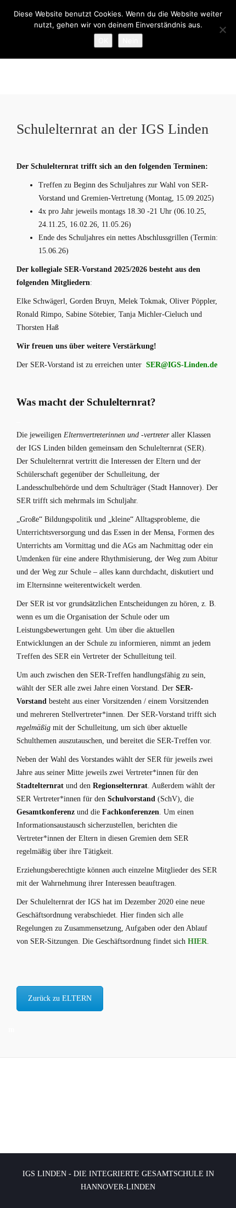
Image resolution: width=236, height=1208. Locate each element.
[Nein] (222, 29)
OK (103, 40)
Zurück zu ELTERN (60, 998)
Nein (130, 40)
